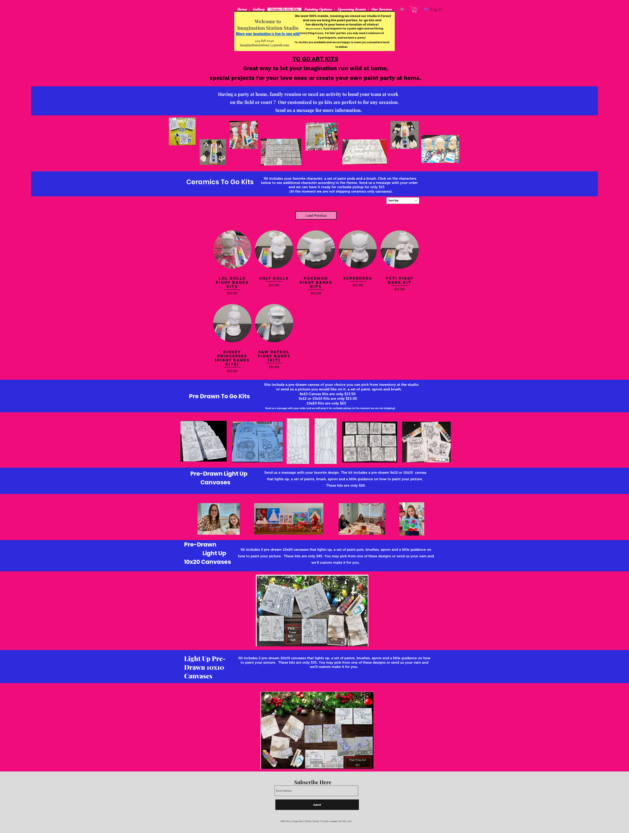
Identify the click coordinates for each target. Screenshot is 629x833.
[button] (415, 9)
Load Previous (316, 215)
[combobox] (402, 200)
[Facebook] (402, 9)
